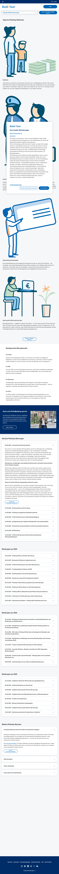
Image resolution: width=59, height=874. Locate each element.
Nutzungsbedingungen (25, 862)
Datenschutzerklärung (16, 133)
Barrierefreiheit (48, 862)
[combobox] (20, 12)
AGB (42, 862)
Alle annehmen (44, 188)
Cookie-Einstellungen (16, 185)
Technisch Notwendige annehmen (29, 188)
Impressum (10, 862)
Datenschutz (16, 862)
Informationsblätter (11, 743)
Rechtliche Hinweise (35, 862)
